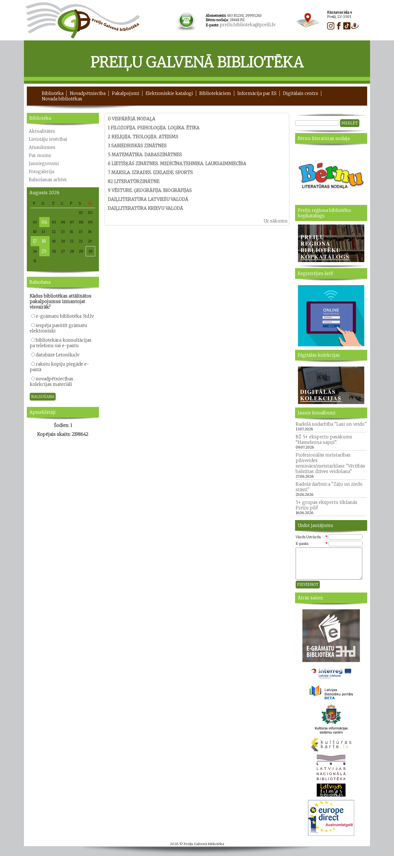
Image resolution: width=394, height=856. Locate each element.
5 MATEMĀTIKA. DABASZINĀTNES (145, 154)
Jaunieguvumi (44, 163)
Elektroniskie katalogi (169, 93)
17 (35, 241)
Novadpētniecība (88, 93)
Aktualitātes (42, 131)
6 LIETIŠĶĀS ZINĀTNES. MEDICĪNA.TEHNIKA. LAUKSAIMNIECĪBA (177, 163)
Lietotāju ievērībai (48, 139)
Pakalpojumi (125, 93)
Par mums (40, 155)
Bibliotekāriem (215, 93)
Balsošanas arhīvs (48, 179)
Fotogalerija (41, 171)
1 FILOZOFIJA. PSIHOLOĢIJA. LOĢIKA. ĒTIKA (154, 127)
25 (44, 251)
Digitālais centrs (300, 93)
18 (44, 241)
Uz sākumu (276, 221)
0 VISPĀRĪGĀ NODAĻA (131, 119)
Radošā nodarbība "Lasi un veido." (331, 424)
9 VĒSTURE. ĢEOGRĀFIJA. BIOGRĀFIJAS (150, 190)
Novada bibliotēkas (62, 99)
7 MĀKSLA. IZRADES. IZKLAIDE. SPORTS (150, 172)
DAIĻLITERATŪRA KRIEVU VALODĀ (145, 208)
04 (44, 222)
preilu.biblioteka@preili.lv (247, 24)
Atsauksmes (42, 147)
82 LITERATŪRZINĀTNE (134, 181)
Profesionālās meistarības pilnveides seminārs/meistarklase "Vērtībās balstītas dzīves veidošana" (330, 463)
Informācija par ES (257, 93)
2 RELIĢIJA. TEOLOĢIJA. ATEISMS (143, 136)
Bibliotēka (52, 93)
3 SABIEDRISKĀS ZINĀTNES (137, 145)
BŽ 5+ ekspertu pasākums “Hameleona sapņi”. (324, 439)
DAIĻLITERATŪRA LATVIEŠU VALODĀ (148, 199)
